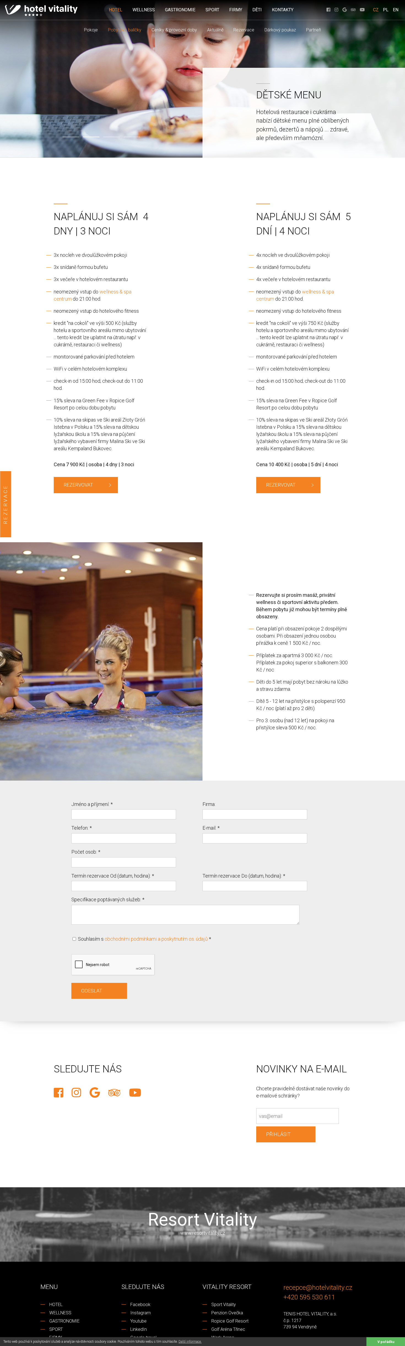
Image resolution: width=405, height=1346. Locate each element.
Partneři (313, 30)
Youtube (138, 1321)
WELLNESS (144, 9)
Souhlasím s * (144, 939)
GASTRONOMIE (180, 9)
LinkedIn (138, 1329)
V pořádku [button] (385, 1342)
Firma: (208, 804)
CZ (376, 9)
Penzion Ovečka (227, 1312)
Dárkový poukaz (280, 30)
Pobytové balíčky (124, 30)
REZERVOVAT (78, 485)
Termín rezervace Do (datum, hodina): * (243, 876)
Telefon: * (81, 828)
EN (395, 9)
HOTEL (115, 9)
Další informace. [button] (190, 1342)
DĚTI (257, 9)
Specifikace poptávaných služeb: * (107, 899)
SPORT (212, 9)
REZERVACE (5, 504)
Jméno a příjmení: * (92, 804)
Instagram (140, 1312)
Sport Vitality (223, 1304)
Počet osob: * (85, 852)
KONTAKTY (282, 9)
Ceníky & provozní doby (174, 30)
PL (385, 9)
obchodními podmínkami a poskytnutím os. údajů (156, 939)
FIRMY (235, 9)
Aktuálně (215, 30)
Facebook (140, 1304)
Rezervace (243, 30)
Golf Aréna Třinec (228, 1329)
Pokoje (91, 30)
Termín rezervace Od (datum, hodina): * (112, 876)
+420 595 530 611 (309, 1297)
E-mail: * (211, 828)
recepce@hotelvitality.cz (318, 1287)
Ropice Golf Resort (230, 1321)
